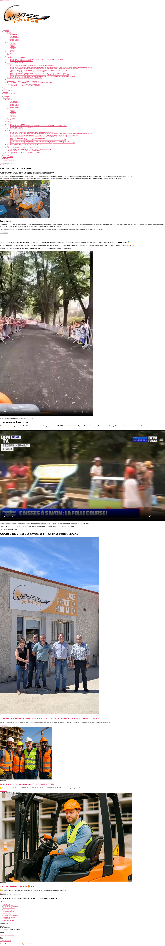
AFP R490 (13, 50)
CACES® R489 (14, 39)
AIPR (8, 54)
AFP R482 (13, 44)
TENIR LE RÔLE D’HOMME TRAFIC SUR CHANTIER (23, 85)
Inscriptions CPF (8, 90)
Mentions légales (8, 905)
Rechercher (3, 163)
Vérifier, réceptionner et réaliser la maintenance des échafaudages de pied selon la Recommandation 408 (38, 70)
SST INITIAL (11, 51)
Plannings (6, 89)
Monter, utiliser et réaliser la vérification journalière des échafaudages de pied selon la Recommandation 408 (39, 75)
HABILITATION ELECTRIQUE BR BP (21, 61)
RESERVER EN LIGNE (10, 93)
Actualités (6, 30)
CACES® (9, 33)
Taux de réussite (7, 87)
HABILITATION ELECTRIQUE (16, 58)
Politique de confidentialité (10, 906)
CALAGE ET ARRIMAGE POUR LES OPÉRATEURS (23, 81)
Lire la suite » (3, 725)
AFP (8, 42)
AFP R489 (13, 48)
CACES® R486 (14, 37)
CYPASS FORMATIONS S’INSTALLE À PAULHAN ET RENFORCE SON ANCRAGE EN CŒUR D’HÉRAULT (50, 718)
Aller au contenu (4, 0)
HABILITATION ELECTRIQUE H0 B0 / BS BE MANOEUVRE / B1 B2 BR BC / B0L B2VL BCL (38, 59)
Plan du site (6, 909)
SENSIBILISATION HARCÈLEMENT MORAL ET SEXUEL (24, 78)
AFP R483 (13, 45)
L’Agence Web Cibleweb (28, 944)
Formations (6, 31)
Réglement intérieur (8, 911)
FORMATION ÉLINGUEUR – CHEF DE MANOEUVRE (23, 84)
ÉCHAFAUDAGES (12, 64)
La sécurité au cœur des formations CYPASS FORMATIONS (27, 784)
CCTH (9, 56)
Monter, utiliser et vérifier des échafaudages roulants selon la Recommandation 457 (32, 65)
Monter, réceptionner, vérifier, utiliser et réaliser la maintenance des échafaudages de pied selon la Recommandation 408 (42, 76)
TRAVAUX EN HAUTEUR (15, 62)
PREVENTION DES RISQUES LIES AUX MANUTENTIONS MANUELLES (29, 82)
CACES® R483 (14, 36)
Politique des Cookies (9, 908)
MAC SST (10, 53)
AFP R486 (13, 47)
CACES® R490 (14, 40)
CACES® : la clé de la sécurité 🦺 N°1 (17, 886)
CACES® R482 (14, 34)
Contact (5, 92)
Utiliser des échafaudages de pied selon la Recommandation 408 (27, 71)
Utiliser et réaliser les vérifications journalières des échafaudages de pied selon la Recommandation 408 (38, 73)
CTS (8, 79)
